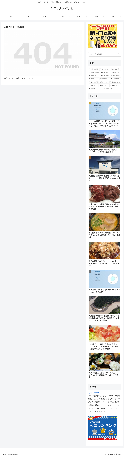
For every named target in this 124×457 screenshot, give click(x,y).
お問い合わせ (93, 393)
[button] (119, 54)
